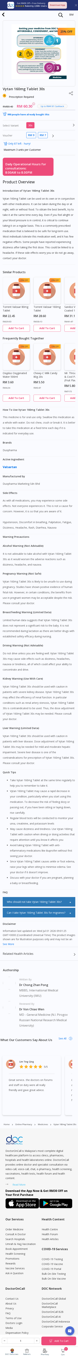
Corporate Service (52, 1326)
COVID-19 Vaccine (52, 1264)
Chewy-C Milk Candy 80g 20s (45, 374)
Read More (19, 1184)
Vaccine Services (15, 1268)
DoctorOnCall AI (51, 1316)
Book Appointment (16, 1249)
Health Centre (50, 1229)
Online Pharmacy (23, 1124)
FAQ (8, 1313)
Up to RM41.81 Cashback (52, 106)
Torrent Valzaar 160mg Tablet (47, 308)
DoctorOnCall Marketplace (50, 1305)
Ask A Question (14, 1273)
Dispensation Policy (16, 1332)
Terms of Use (13, 1318)
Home (7, 1124)
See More (8, 944)
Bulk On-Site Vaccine (54, 1278)
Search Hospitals (15, 1239)
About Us (10, 1303)
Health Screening (15, 1253)
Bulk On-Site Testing (54, 1273)
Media (9, 1328)
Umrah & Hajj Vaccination (20, 1244)
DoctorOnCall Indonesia (56, 1321)
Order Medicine (14, 1229)
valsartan (10, 467)
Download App (57, 5)
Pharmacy (45, 1354)
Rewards (10, 1263)
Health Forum (50, 1234)
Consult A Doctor (15, 1234)
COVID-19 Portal (51, 1269)
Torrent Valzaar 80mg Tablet (15, 308)
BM (71, 14)
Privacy (9, 1308)
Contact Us (12, 1298)
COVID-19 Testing (52, 1259)
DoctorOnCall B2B (52, 1312)
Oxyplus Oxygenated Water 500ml (15, 374)
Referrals (27, 1354)
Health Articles (50, 1239)
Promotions (12, 1258)
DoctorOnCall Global (54, 1298)
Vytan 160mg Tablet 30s (65, 1124)
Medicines (43, 1124)
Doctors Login (13, 1323)
